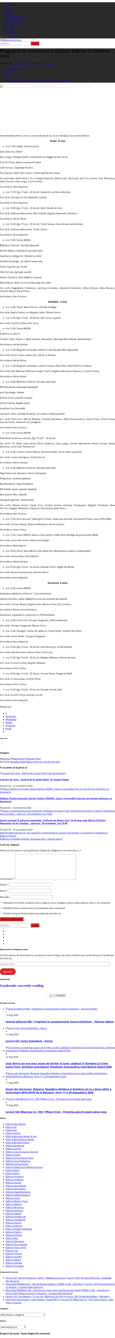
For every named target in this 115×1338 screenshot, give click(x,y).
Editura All (11, 1127)
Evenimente (19, 758)
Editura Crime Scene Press (20, 1158)
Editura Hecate (13, 1182)
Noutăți (10, 28)
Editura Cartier (13, 1148)
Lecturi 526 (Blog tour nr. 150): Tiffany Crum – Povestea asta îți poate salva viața (56, 1112)
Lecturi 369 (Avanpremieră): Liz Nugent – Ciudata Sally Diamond (39, 1293)
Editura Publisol (14, 1235)
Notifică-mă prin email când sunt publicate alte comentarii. (34, 908)
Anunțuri (6, 758)
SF (7, 6)
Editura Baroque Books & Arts (21, 1136)
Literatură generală (16, 19)
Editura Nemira (14, 1204)
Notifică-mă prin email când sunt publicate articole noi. (32, 913)
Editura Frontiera (15, 1176)
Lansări (31, 758)
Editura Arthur (13, 1133)
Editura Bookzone (15, 1145)
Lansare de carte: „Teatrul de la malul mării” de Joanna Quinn (34, 779)
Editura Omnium (14, 1210)
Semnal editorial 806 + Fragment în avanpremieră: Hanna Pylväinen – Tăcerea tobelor (60, 1021)
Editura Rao (12, 1238)
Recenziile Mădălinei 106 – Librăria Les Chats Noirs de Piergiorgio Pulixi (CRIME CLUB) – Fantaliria (56, 1290)
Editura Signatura (15, 1241)
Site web (4, 897)
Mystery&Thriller (14, 16)
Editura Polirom (34, 761)
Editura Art (11, 1130)
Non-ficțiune (12, 31)
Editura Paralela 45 (16, 1219)
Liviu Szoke (47, 63)
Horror (9, 13)
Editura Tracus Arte (16, 1247)
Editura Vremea (14, 1262)
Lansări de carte (51, 761)
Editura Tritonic (14, 1253)
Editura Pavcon (14, 1222)
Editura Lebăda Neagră (18, 1195)
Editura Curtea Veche (17, 1164)
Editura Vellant (13, 1259)
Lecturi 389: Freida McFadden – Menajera (88, 1296)
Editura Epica (12, 1173)
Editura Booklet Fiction (17, 1142)
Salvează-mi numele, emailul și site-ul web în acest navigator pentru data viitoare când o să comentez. (57, 902)
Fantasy (10, 10)
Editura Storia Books (16, 1244)
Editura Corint (13, 1154)
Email (4, 890)
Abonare (7, 971)
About (9, 3)
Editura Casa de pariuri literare (22, 1151)
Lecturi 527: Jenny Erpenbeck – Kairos (29, 1041)
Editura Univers (14, 1256)
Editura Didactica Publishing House (24, 1167)
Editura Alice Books (16, 1124)
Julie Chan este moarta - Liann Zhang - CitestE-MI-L (32, 1299)
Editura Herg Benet (16, 1185)
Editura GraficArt (14, 1179)
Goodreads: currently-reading (21, 985)
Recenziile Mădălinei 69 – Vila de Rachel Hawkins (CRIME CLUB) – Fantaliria (44, 1284)
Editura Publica (14, 1232)
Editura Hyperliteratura (18, 1191)
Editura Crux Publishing (18, 1161)
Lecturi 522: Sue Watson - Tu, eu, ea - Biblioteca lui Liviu (35, 1296)
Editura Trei (12, 1250)
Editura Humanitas (16, 1188)
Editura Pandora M (16, 1216)
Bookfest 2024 (18, 761)
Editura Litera (13, 1198)
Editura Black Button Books (20, 1139)
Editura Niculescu (15, 1207)
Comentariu (7, 878)
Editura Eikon (13, 1170)
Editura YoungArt (15, 1266)
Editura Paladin (14, 1213)
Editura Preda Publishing (19, 1229)
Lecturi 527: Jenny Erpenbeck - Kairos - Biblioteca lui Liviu (35, 1277)
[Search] (1, 37)
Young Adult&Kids (15, 22)
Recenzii (10, 25)
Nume (4, 884)
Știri (39, 758)
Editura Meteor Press (17, 1201)
